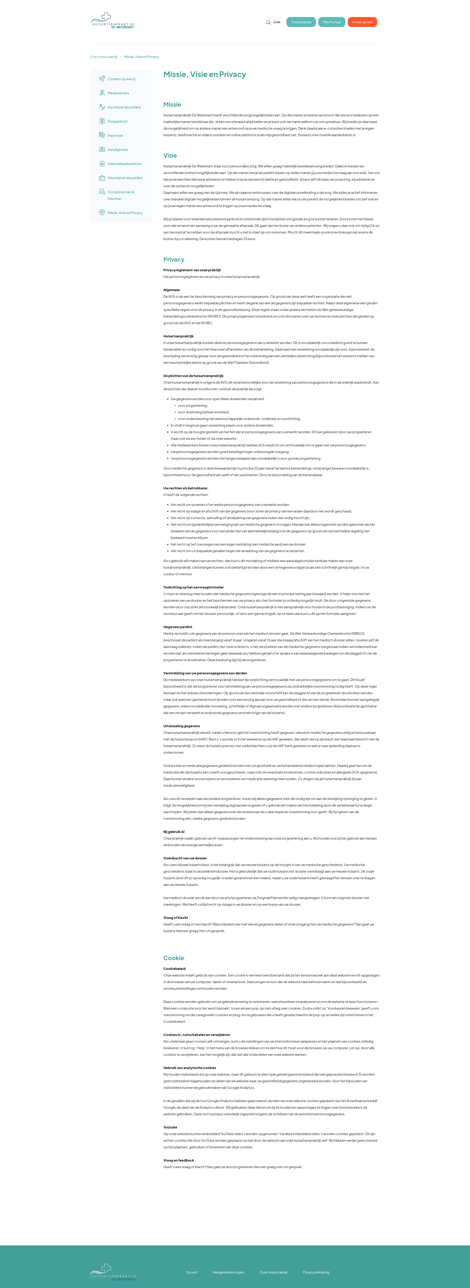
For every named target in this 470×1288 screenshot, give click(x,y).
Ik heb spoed (362, 22)
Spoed (191, 1272)
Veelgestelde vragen (228, 1272)
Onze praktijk (301, 22)
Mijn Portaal (332, 22)
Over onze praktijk (104, 57)
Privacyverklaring (316, 1272)
